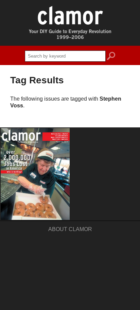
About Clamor (70, 229)
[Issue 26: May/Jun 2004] (35, 174)
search (111, 56)
